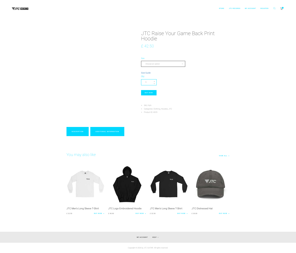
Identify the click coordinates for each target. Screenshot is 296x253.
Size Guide (146, 73)
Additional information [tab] (107, 131)
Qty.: (143, 76)
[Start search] (274, 8)
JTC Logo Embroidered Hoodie (125, 208)
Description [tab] (77, 131)
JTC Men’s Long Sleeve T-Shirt (82, 208)
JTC (170, 109)
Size (142, 58)
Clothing (156, 109)
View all (223, 156)
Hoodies (164, 109)
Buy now (149, 93)
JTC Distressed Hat (202, 208)
